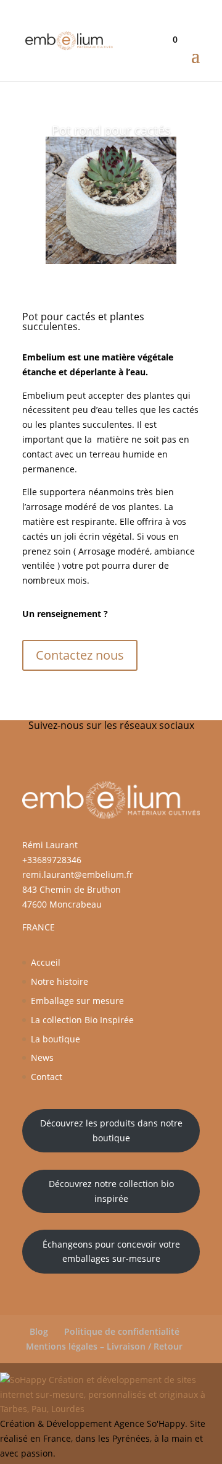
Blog (39, 1331)
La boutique (55, 1039)
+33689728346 (51, 860)
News (42, 1057)
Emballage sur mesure (77, 1000)
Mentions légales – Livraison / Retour (104, 1346)
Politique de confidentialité (121, 1331)
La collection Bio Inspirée (82, 1020)
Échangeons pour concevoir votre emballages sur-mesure (111, 1251)
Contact (46, 1077)
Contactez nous (80, 655)
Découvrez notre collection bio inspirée (111, 1191)
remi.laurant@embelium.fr (77, 874)
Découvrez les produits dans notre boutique (111, 1130)
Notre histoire (59, 981)
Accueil (45, 962)
